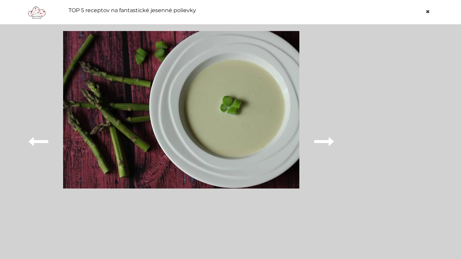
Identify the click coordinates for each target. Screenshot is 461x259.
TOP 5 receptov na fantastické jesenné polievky (132, 10)
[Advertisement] (390, 132)
